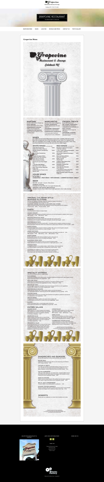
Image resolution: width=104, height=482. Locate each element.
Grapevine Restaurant (52, 16)
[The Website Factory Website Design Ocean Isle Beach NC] (52, 471)
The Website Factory (51, 476)
